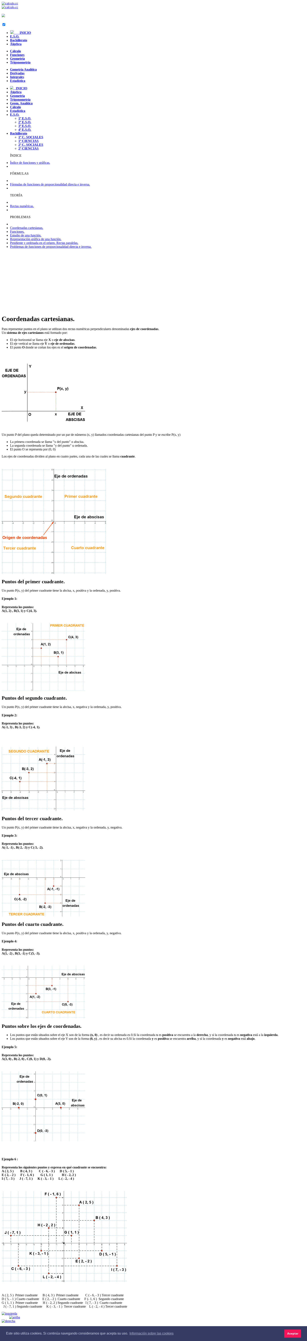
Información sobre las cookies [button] (151, 1333)
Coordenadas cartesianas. (26, 228)
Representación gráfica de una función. (35, 239)
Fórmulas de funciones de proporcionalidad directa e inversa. (50, 184)
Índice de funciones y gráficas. (30, 162)
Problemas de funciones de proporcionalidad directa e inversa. (50, 246)
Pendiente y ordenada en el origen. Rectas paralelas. (44, 243)
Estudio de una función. (25, 235)
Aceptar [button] (292, 1333)
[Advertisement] (153, 281)
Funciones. (17, 231)
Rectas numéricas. (22, 206)
